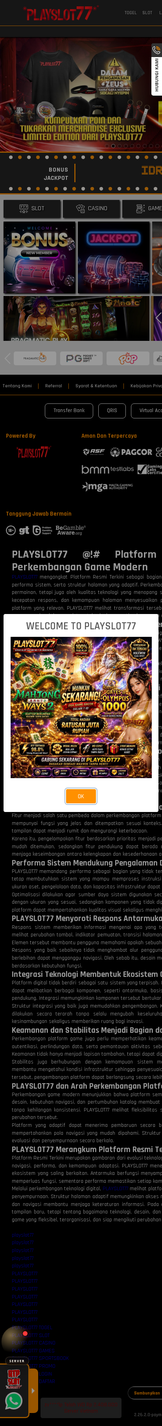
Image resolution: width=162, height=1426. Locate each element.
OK (81, 796)
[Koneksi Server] (17, 1341)
